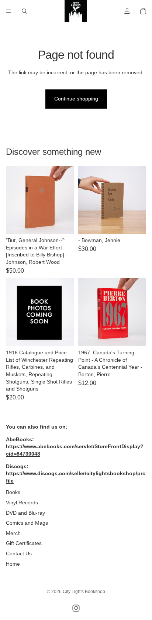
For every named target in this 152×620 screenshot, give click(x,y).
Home (13, 564)
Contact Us (19, 553)
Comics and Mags (27, 523)
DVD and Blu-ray (25, 513)
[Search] (24, 11)
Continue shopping (76, 99)
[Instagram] (76, 608)
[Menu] (8, 11)
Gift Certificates (24, 543)
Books (13, 492)
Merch (13, 533)
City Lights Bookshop (84, 591)
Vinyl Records (22, 502)
